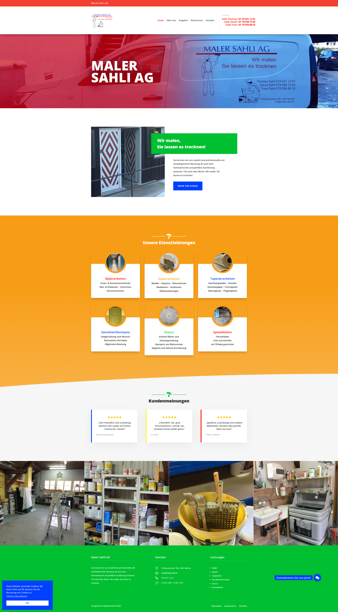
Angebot (183, 20)
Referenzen (197, 20)
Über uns (171, 20)
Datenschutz (230, 606)
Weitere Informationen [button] (17, 596)
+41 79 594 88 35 (246, 24)
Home (161, 20)
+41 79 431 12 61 (246, 18)
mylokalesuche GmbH (111, 606)
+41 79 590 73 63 (246, 21)
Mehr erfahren (188, 185)
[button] (317, 577)
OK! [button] (27, 603)
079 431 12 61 (167, 578)
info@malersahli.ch (169, 573)
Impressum (216, 606)
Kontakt (210, 20)
